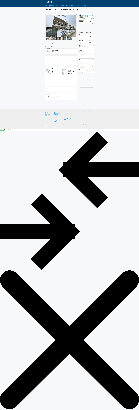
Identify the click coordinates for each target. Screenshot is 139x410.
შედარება (2, 130)
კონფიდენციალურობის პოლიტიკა (48, 119)
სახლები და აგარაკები (57, 112)
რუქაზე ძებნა (46, 112)
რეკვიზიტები (56, 120)
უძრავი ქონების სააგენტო (57, 115)
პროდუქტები (77, 5)
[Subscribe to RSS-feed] (87, 124)
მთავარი (46, 5)
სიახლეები (55, 121)
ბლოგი (67, 5)
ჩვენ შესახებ (46, 115)
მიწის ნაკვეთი (56, 114)
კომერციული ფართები (57, 113)
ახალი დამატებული (51, 5)
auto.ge (65, 119)
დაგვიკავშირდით (71, 5)
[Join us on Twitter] (85, 124)
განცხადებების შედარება (3, 409)
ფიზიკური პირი (56, 116)
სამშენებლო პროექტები (84, 5)
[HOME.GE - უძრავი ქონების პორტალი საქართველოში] (48, 2)
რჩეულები (57, 5)
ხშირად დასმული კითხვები (67, 118)
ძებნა (45, 113)
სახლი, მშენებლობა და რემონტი (67, 113)
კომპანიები (65, 114)
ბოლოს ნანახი (62, 5)
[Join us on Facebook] (83, 124)
